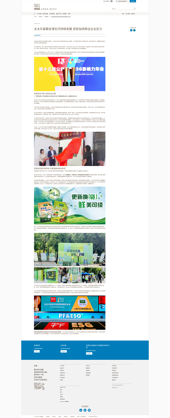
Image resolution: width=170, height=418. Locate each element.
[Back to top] (167, 415)
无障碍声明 (72, 416)
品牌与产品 (58, 13)
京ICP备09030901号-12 (93, 416)
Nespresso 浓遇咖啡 (64, 401)
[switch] (111, 1)
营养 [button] (69, 13)
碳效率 (59, 416)
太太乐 (61, 394)
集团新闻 (88, 368)
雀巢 (61, 389)
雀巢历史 (62, 368)
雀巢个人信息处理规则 (81, 416)
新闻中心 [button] (133, 13)
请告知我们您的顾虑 (65, 348)
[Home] (46, 7)
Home (34, 13)
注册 (36, 351)
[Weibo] (85, 410)
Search (134, 8)
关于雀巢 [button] (39, 13)
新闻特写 (88, 370)
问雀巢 (61, 379)
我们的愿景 (114, 368)
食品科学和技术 (115, 372)
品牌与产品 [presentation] (62, 387)
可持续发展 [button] (52, 13)
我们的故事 (45, 13)
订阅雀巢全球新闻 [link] (38, 348)
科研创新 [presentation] (114, 365)
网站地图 (48, 416)
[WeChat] (89, 410)
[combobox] (122, 8)
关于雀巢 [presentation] (62, 365)
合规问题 (63, 345)
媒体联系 (88, 375)
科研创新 (65, 13)
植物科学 (114, 379)
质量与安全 (62, 375)
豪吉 (61, 392)
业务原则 (62, 370)
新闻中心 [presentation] (88, 365)
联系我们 (133, 1)
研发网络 (114, 370)
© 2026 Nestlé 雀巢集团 (38, 416)
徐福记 (61, 396)
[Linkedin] (80, 410)
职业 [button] (123, 13)
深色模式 (105, 1)
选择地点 (54, 416)
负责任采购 (62, 377)
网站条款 (65, 416)
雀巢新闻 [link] (37, 345)
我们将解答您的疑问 (91, 350)
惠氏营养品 (62, 399)
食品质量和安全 (115, 375)
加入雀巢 (128, 13)
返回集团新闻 (37, 35)
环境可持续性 (115, 377)
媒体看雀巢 (88, 372)
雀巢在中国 (62, 372)
